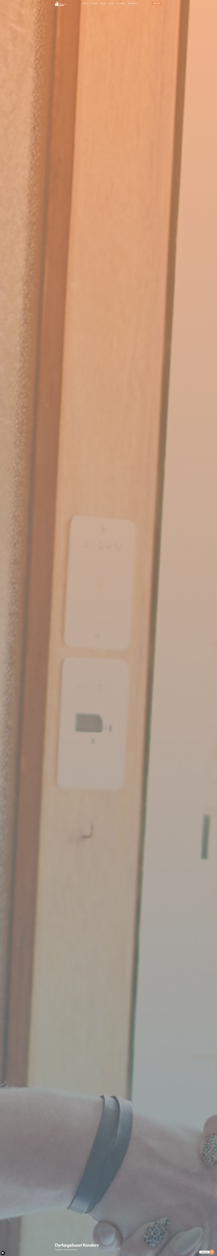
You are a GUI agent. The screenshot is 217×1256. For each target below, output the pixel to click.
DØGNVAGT (156, 3)
